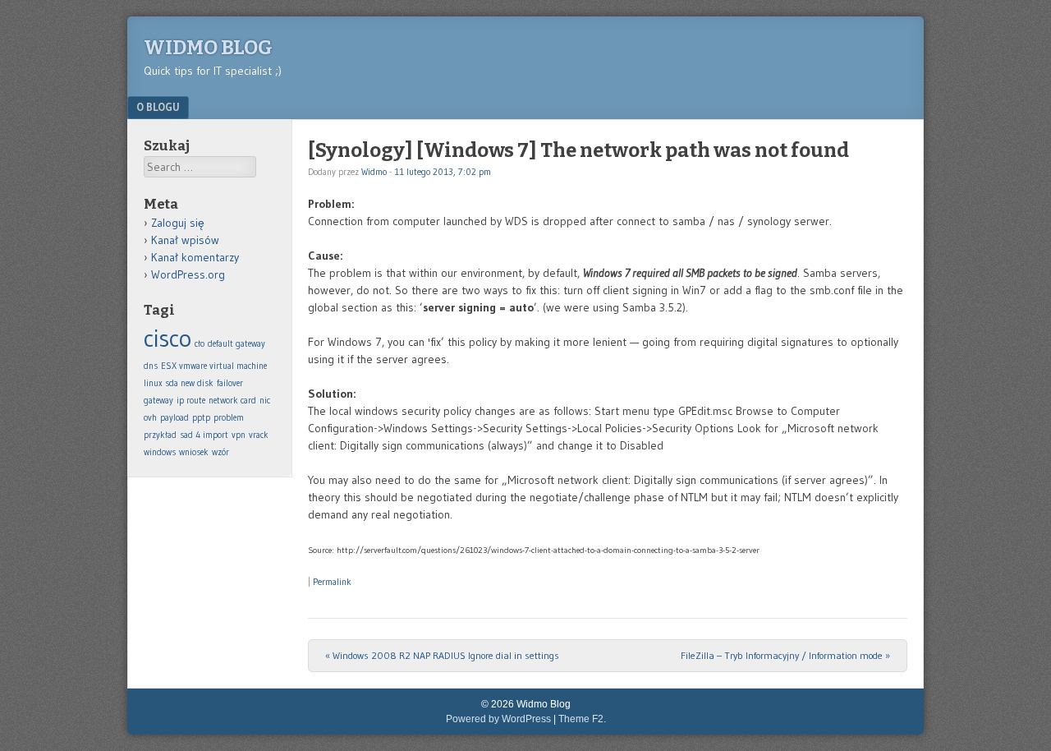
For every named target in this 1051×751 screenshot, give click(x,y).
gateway (158, 400)
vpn (239, 435)
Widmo (374, 171)
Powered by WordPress (498, 719)
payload (174, 417)
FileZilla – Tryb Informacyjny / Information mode (785, 655)
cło (199, 344)
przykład (160, 435)
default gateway (236, 344)
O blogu (158, 106)
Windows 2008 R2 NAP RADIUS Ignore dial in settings (442, 655)
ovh (150, 417)
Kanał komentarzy (195, 257)
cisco (167, 338)
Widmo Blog (208, 47)
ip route (191, 400)
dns (151, 366)
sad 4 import (204, 435)
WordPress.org (188, 274)
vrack (258, 435)
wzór (220, 452)
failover (230, 383)
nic (264, 400)
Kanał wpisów (185, 240)
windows (160, 452)
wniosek (194, 452)
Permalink (332, 581)
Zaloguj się (177, 222)
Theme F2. (582, 719)
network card (232, 400)
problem (228, 417)
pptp (201, 417)
